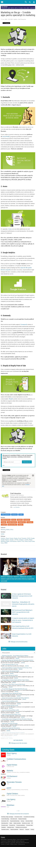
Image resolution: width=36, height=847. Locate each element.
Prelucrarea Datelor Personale (22, 842)
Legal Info (12, 842)
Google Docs (22, 522)
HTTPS (16, 539)
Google (3, 522)
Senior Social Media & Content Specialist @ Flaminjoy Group (17, 667)
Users (2, 543)
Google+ (12, 539)
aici (31, 127)
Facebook (26, 519)
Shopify (20, 524)
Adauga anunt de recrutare (19, 743)
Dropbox (20, 519)
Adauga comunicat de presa (18, 642)
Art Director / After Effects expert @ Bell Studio (13, 684)
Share (26, 541)
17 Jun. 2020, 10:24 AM (6, 19)
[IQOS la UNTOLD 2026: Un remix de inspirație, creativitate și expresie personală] (18, 570)
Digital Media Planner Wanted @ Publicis (12, 693)
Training (32, 829)
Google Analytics (12, 522)
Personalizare (13, 541)
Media (7, 541)
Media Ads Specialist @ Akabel (9, 723)
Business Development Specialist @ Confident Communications (17, 660)
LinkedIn (4, 524)
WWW (5, 543)
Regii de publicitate (14, 829)
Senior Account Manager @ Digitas (10, 671)
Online (11, 529)
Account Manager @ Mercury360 (10, 705)
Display (15, 538)
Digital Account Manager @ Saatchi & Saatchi (13, 732)
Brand (7, 538)
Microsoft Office (12, 524)
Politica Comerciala (5, 842)
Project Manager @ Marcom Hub (10, 664)
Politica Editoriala (20, 841)
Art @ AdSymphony (7, 737)
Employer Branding (24, 789)
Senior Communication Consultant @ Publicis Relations (15, 698)
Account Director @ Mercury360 (10, 701)
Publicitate (9, 755)
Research (22, 829)
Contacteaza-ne (21, 844)
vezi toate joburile (18, 740)
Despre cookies (13, 844)
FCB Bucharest (12, 776)
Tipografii (27, 829)
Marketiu (10, 771)
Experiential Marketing (15, 789)
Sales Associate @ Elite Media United (11, 714)
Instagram (29, 522)
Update (15, 19)
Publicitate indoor (10, 827)
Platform (19, 541)
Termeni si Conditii (5, 844)
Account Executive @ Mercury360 (10, 710)
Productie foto (12, 825)
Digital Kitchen (12, 765)
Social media (31, 541)
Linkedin (26, 539)
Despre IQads (4, 839)
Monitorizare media (26, 823)
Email (19, 538)
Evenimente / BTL (5, 821)
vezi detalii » (16, 507)
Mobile (7, 529)
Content (11, 538)
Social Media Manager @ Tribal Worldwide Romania (14, 689)
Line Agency (11, 799)
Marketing (3, 529)
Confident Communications (16, 759)
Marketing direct (5, 823)
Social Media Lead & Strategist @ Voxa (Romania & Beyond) (17, 719)
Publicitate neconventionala (21, 827)
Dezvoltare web (14, 818)
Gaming (22, 821)
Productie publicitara (21, 825)
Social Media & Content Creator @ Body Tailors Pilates (15, 680)
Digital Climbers (12, 794)
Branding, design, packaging (7, 816)
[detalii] (17, 658)
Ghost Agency (12, 753)
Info (3, 465)
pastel (9, 788)
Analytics (3, 538)
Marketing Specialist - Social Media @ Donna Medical (15, 655)
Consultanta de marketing (24, 772)
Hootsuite (14, 514)
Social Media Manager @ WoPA (10, 675)
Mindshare (10, 805)
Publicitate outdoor (5, 829)
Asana (10, 229)
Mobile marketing (21, 795)
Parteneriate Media (11, 839)
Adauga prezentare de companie (19, 814)
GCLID (28, 538)
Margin (30, 539)
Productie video (29, 825)
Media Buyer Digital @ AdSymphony (11, 728)
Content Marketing (5, 818)
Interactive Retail (29, 821)
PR (7, 760)
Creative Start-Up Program (23, 839)
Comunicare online (10, 766)
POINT (21, 514)
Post (23, 541)
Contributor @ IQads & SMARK (8, 841)
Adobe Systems (6, 519)
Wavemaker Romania (14, 782)
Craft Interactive (22, 19)
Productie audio (5, 825)
